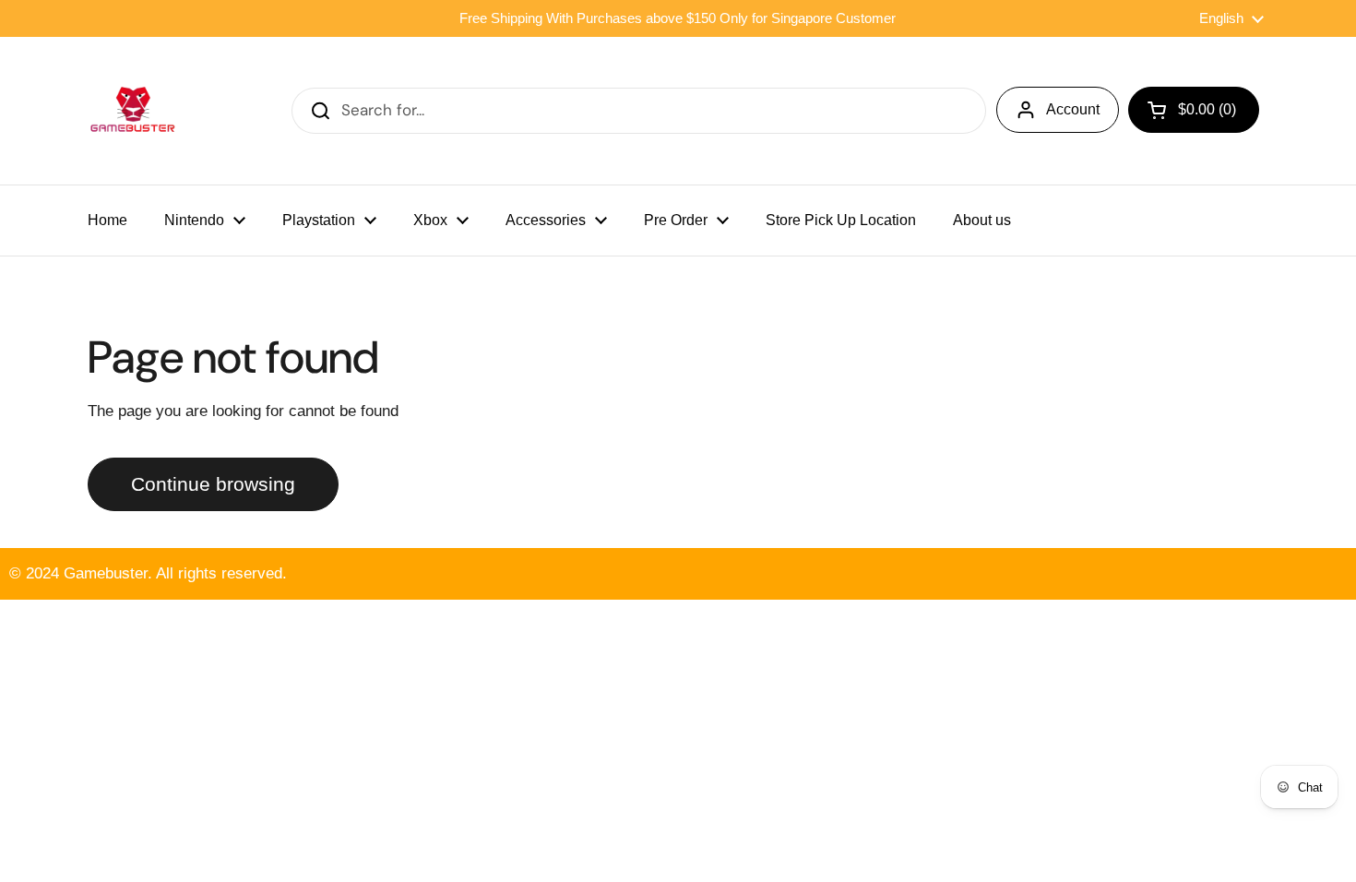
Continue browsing (213, 484)
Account (1073, 109)
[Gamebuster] (134, 111)
